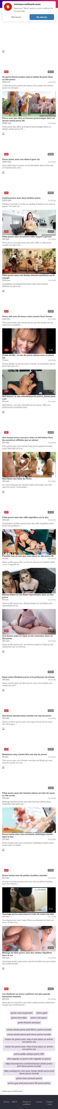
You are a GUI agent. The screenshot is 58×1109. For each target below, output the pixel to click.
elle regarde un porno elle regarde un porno (29, 1059)
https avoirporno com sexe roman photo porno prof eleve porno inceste (29, 1072)
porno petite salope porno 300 (29, 1054)
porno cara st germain (22, 1013)
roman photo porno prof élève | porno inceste (29, 1029)
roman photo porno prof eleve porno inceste (29, 1034)
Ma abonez (41, 17)
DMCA (14, 1102)
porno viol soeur (39, 1018)
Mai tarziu (16, 17)
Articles (6, 1102)
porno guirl (41, 1013)
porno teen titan (19, 1018)
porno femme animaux (29, 1022)
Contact (39, 1102)
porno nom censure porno (29, 1078)
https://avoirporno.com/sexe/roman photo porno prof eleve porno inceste (29, 1064)
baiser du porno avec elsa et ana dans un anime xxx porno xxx (29, 1040)
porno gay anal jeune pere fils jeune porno (29, 1083)
